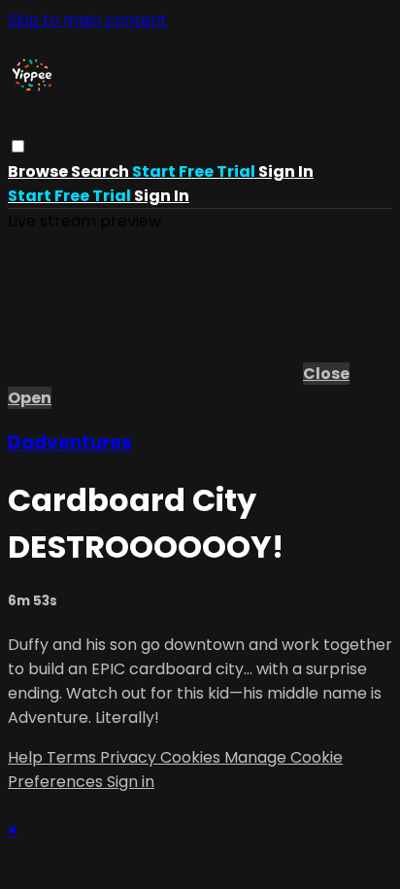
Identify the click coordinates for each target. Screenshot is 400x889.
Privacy (130, 757)
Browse (39, 171)
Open (29, 398)
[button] (18, 146)
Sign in (286, 171)
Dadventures (70, 442)
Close (326, 373)
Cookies (192, 757)
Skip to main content (87, 20)
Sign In (161, 196)
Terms (73, 757)
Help (27, 757)
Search (101, 171)
